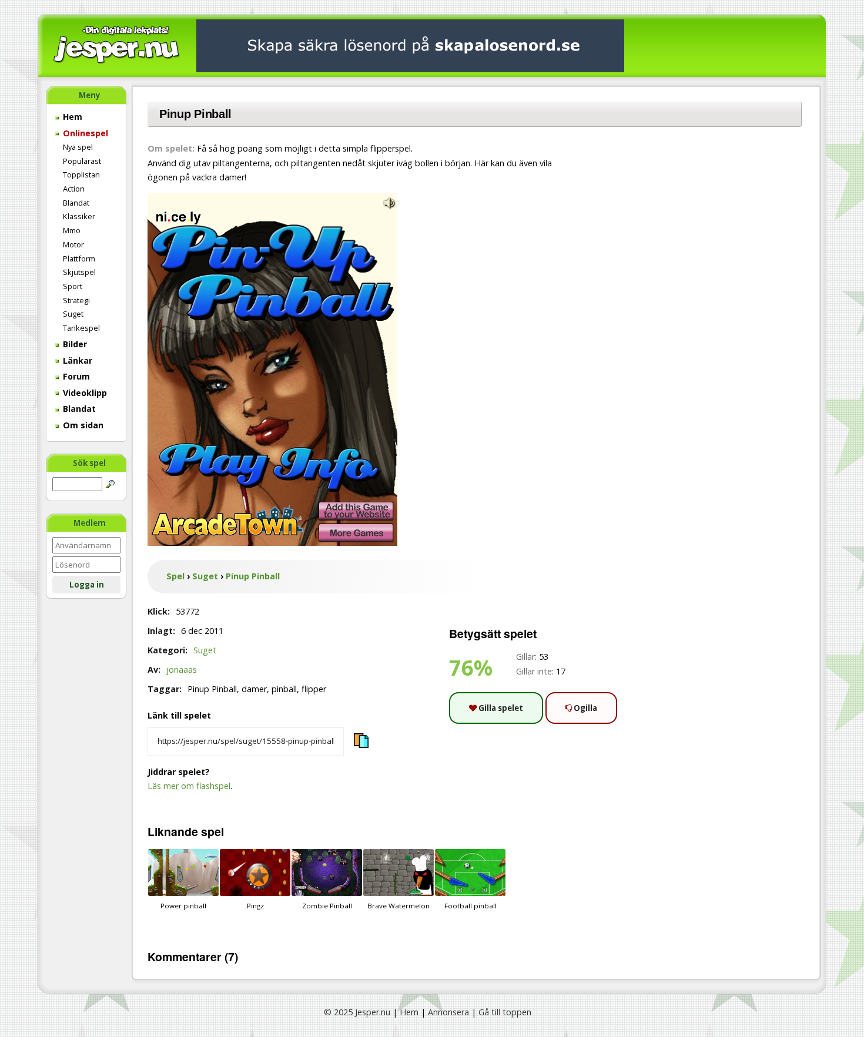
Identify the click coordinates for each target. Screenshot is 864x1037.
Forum (75, 376)
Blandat (76, 202)
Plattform (79, 258)
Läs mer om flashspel (189, 785)
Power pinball (183, 905)
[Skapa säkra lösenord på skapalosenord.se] (410, 45)
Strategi (76, 300)
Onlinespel (84, 133)
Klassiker (79, 216)
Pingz (255, 905)
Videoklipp (84, 392)
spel (212, 831)
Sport (72, 286)
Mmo (72, 230)
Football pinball (470, 905)
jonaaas (181, 669)
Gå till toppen (504, 1012)
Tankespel (81, 328)
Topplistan (81, 174)
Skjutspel (79, 272)
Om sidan (82, 425)
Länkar (76, 360)
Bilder (74, 344)
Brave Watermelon (398, 905)
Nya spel (78, 147)
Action (74, 188)
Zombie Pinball (327, 905)
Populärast (82, 161)
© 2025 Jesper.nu (357, 1012)
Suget (73, 313)
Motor (73, 244)
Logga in (86, 584)
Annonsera (448, 1012)
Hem (71, 116)
